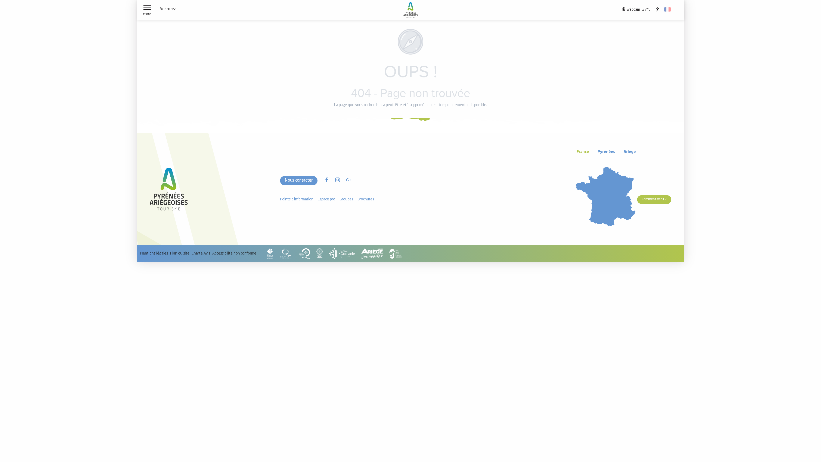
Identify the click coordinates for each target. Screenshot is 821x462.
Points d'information (296, 199)
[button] (167, 9)
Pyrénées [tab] (606, 152)
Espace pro (326, 199)
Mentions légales (154, 253)
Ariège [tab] (630, 152)
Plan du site (179, 253)
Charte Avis (201, 253)
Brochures (365, 199)
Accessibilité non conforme (234, 253)
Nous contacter (299, 180)
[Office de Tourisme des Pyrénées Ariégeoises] (410, 10)
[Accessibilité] (657, 9)
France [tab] (583, 152)
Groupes (346, 199)
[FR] (667, 9)
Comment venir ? (654, 199)
